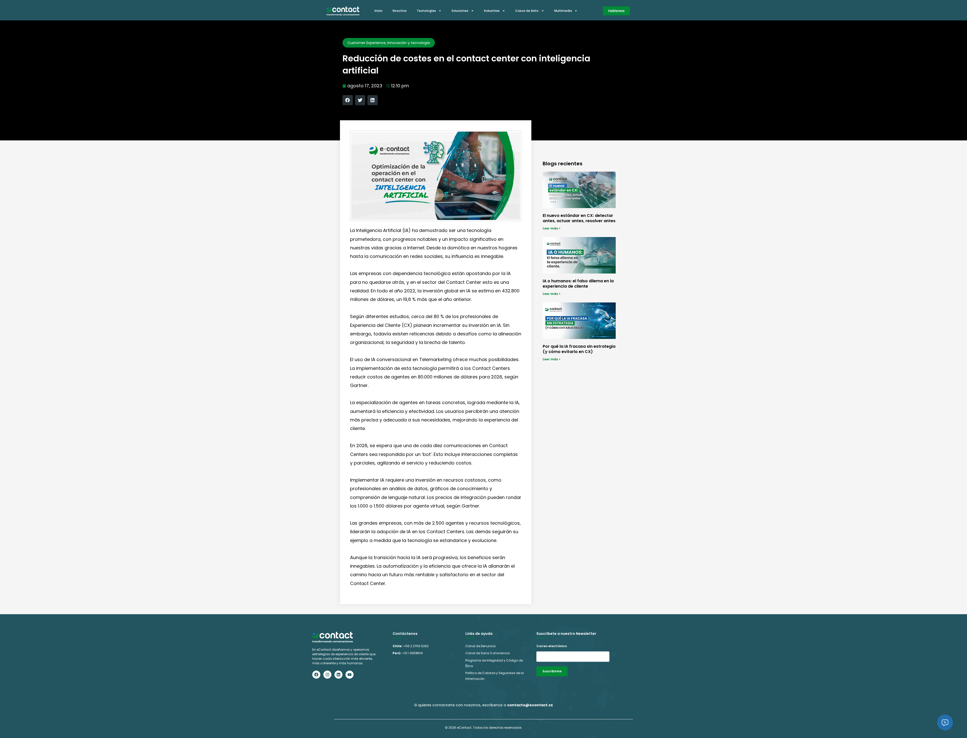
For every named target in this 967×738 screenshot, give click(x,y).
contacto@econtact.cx (530, 705)
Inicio (378, 11)
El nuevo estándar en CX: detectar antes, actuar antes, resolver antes (579, 218)
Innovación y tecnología (408, 42)
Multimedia (563, 11)
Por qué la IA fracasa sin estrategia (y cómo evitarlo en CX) (579, 349)
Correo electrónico (551, 646)
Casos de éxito (527, 11)
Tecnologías (426, 11)
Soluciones (460, 11)
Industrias (492, 11)
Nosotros (400, 11)
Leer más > (551, 228)
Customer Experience (367, 42)
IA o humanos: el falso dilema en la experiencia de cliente (578, 283)
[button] (347, 100)
